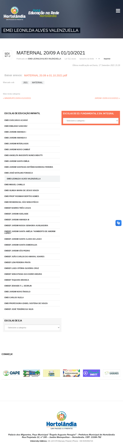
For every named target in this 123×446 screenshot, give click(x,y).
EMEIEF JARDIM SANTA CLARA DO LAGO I (23, 239)
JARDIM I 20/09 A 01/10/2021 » (107, 98)
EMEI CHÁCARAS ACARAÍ (16, 120)
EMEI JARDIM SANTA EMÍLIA (16, 161)
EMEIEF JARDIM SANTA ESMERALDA (20, 245)
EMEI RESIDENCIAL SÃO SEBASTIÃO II (21, 202)
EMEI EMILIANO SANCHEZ (15, 126)
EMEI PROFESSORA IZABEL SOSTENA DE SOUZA (26, 303)
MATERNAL (37, 82)
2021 (25, 82)
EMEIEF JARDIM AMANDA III (16, 220)
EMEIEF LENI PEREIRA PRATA (17, 262)
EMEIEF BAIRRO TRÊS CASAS (17, 208)
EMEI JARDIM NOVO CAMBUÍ (17, 149)
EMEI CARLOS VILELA (14, 297)
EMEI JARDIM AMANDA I (15, 132)
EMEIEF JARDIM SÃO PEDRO (17, 251)
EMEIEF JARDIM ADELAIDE (16, 214)
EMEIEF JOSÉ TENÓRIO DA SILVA (18, 309)
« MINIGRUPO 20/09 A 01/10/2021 (17, 98)
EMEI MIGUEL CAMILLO (14, 185)
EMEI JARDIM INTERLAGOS (16, 144)
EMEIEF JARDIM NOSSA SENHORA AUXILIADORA (26, 225)
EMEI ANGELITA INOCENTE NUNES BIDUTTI (23, 155)
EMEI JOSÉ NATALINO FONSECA (18, 173)
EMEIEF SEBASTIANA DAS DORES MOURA (23, 274)
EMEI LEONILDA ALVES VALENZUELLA (44, 59)
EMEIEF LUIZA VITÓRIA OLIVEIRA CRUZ (21, 268)
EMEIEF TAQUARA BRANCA (16, 280)
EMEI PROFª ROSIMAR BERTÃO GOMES (21, 196)
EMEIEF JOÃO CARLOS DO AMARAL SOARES (24, 257)
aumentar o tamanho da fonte (99, 58)
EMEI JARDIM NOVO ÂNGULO (17, 292)
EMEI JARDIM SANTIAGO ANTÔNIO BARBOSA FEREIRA (28, 167)
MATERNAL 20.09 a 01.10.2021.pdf (45, 75)
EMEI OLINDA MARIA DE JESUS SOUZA (21, 190)
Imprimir (107, 59)
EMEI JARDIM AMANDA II (15, 138)
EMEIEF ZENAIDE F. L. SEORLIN (18, 286)
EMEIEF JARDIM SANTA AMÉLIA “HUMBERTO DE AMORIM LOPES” (29, 232)
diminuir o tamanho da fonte (96, 58)
